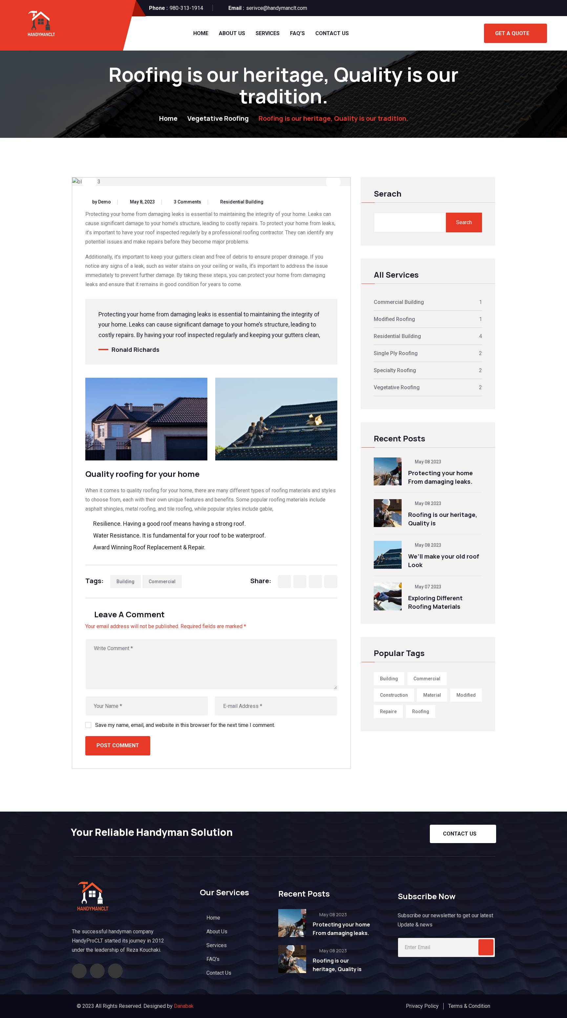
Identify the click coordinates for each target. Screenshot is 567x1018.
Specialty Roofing (395, 370)
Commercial (162, 581)
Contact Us (332, 33)
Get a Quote (512, 33)
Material (432, 695)
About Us (232, 33)
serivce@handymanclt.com (276, 8)
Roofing (420, 711)
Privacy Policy (422, 1006)
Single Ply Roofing (396, 353)
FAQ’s (297, 33)
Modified (466, 695)
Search (464, 222)
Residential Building (241, 201)
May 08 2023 (427, 461)
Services (268, 33)
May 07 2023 (427, 586)
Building (125, 581)
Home (200, 33)
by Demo (101, 201)
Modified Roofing (394, 319)
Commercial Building (399, 302)
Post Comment (117, 745)
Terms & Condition (469, 1006)
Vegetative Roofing (218, 118)
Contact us (459, 834)
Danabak (184, 1006)
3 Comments (187, 201)
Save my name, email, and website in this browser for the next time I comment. (185, 725)
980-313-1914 (186, 8)
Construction (394, 695)
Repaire (388, 711)
